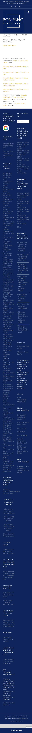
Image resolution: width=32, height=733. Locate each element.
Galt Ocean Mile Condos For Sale (8, 572)
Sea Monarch (7, 421)
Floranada (6, 292)
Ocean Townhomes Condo (7, 350)
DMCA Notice (22, 435)
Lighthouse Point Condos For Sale (9, 625)
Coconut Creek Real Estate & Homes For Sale (8, 551)
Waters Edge (7, 467)
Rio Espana (6, 391)
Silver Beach (7, 425)
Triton (4, 457)
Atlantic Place (7, 201)
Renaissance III (8, 389)
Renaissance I (7, 385)
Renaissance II (8, 387)
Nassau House (8, 334)
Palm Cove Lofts (8, 362)
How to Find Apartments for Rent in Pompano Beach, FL (22, 247)
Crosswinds (7, 268)
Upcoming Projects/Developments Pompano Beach (11, 491)
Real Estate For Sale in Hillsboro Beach (8, 595)
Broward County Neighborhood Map (8, 146)
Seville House (8, 423)
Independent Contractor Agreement (21, 417)
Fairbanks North (8, 282)
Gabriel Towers (8, 294)
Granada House (8, 300)
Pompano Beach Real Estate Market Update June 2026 (23, 268)
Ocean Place (7, 346)
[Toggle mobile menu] (28, 11)
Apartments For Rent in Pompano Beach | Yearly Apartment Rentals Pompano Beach (23, 283)
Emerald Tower (8, 274)
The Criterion (7, 266)
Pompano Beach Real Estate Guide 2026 (23, 329)
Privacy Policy (22, 428)
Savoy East (6, 417)
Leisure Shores (8, 324)
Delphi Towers (8, 272)
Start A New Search (9, 45)
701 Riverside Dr (8, 181)
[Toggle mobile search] (28, 13)
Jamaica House (8, 320)
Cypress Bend (8, 270)
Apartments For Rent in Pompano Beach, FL (22, 297)
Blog (19, 227)
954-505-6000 (21, 3)
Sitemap (20, 394)
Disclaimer (21, 432)
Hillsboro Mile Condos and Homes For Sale (8, 602)
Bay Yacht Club (8, 211)
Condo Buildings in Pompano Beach (8, 519)
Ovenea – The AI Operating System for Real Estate (23, 258)
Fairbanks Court (8, 280)
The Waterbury (8, 463)
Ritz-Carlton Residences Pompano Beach (9, 511)
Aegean (5, 187)
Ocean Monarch (8, 340)
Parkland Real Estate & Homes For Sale (8, 639)
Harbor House (8, 302)
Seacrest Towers (8, 419)
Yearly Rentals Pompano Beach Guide (23, 306)
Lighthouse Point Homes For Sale (9, 621)
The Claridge (7, 254)
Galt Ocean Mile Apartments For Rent (8, 577)
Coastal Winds (8, 260)
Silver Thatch (7, 427)
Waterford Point (8, 465)
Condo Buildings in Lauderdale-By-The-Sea (8, 661)
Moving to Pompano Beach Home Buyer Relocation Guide (23, 317)
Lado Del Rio (7, 322)
